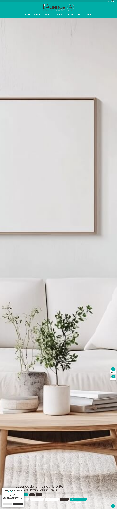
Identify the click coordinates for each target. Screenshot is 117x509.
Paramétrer (7, 504)
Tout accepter (18, 504)
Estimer (39, 495)
